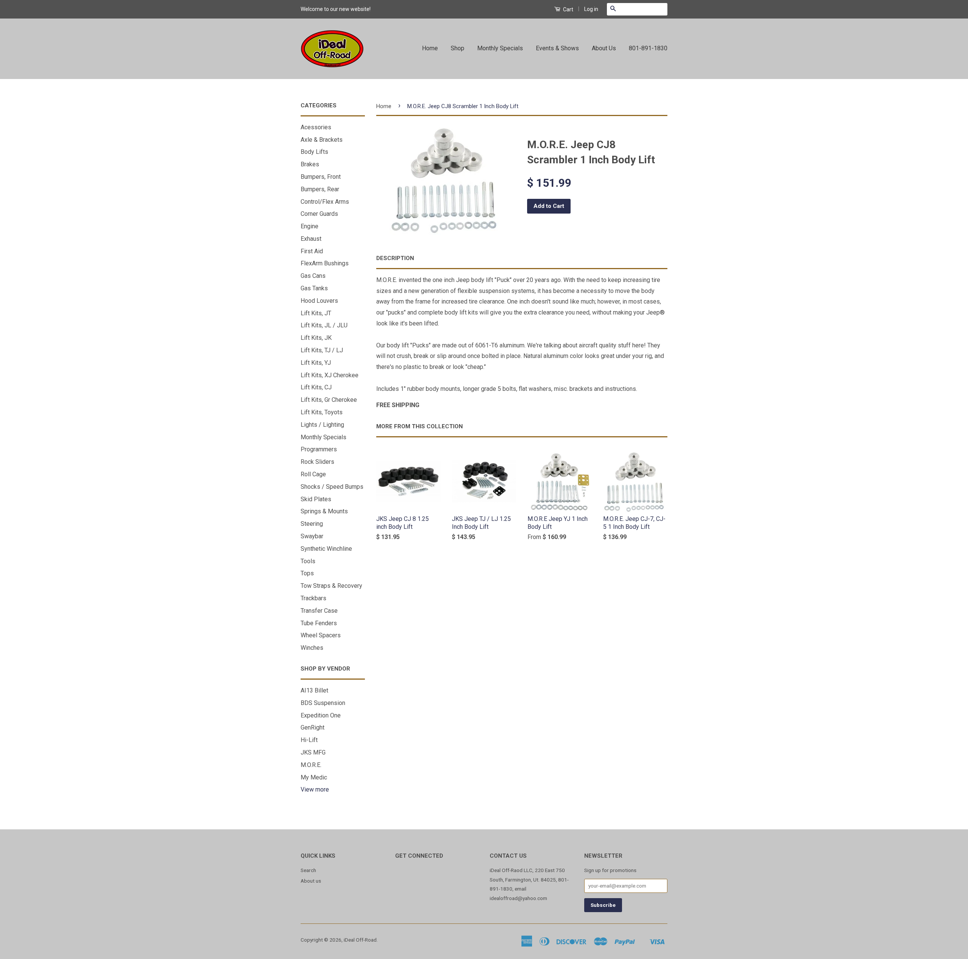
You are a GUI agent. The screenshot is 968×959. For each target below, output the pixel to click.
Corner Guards (319, 213)
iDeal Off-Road (360, 940)
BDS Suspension (323, 702)
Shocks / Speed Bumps (332, 486)
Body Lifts (314, 151)
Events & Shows (557, 48)
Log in (591, 9)
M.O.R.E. (311, 764)
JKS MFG (313, 752)
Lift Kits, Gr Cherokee (329, 399)
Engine (309, 226)
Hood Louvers (319, 300)
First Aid (312, 251)
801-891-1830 (648, 48)
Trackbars (313, 598)
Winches (312, 647)
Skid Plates (316, 499)
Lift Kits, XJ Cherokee (329, 375)
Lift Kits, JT (316, 313)
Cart (567, 9)
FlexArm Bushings (325, 263)
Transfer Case (319, 610)
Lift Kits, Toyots (322, 412)
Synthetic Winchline (326, 548)
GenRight (312, 727)
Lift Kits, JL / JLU (324, 325)
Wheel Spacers (321, 635)
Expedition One (321, 715)
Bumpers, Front (321, 176)
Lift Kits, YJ (316, 362)
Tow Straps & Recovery (331, 585)
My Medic (314, 777)
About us (311, 881)
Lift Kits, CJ (316, 387)
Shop (457, 48)
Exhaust (311, 238)
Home (430, 48)
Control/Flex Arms (325, 201)
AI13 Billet (314, 690)
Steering (312, 523)
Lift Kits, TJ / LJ (322, 350)
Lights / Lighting (322, 424)
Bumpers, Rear (320, 189)
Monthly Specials (500, 48)
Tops (307, 573)
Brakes (310, 164)
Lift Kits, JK (316, 337)
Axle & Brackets (322, 139)
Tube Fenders (319, 623)
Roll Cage (313, 474)
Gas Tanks (314, 288)
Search (308, 870)
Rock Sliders (317, 461)
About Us (604, 48)
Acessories (316, 127)
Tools (308, 561)
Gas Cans (313, 275)
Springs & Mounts (324, 511)
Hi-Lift (309, 740)
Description (395, 258)
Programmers (319, 449)
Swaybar (312, 536)
